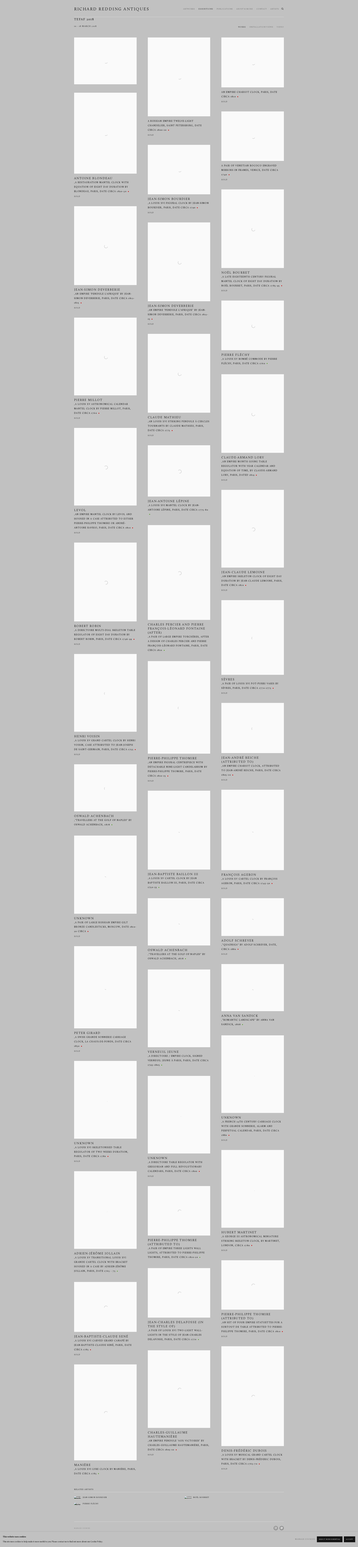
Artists (274, 9)
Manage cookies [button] (82, 1528)
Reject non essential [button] (329, 1539)
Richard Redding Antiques (111, 9)
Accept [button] (349, 1539)
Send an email (281, 1528)
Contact (261, 9)
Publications (225, 9)
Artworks (189, 9)
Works (242, 27)
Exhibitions (205, 9)
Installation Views (261, 27)
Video (280, 27)
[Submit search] (282, 8)
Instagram (276, 1528)
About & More (244, 9)
